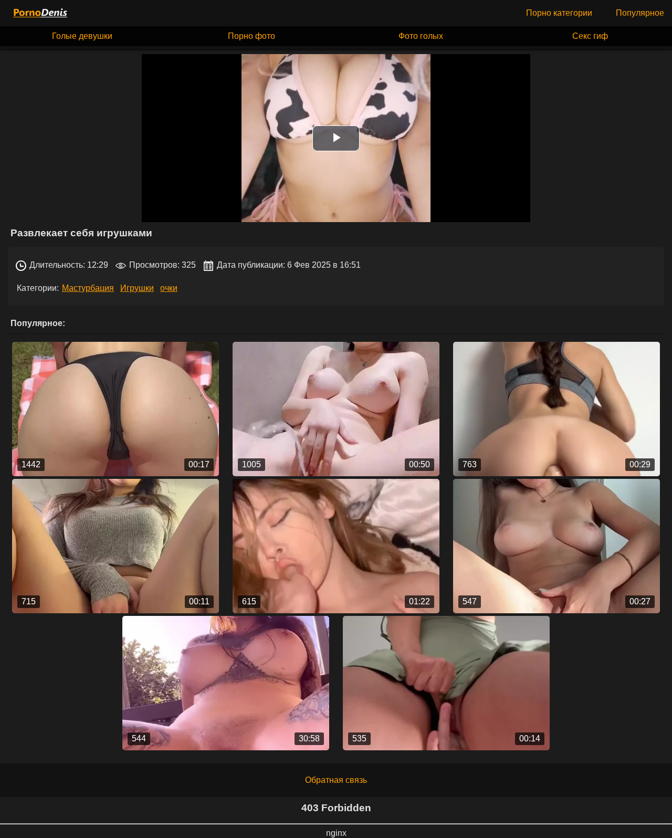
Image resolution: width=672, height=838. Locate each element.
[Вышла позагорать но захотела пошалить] (115, 409)
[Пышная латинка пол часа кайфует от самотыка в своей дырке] (226, 683)
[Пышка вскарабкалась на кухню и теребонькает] (115, 546)
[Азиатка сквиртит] (336, 409)
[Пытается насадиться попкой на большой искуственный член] (556, 409)
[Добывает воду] (446, 683)
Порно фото (251, 36)
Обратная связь (336, 780)
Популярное (640, 12)
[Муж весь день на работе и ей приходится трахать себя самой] (556, 546)
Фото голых (420, 36)
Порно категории (559, 12)
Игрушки (137, 288)
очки (168, 288)
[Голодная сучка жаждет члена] (336, 546)
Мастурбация (88, 288)
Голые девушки (82, 36)
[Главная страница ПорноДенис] (39, 13)
